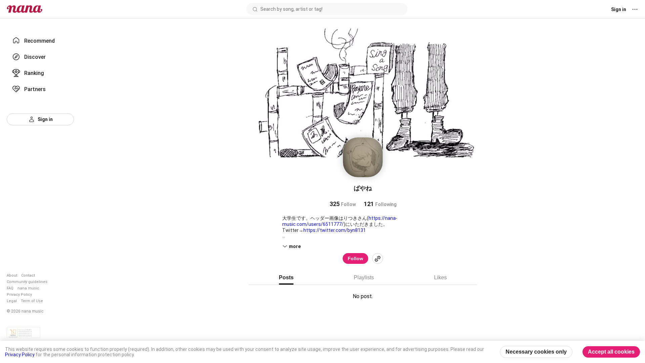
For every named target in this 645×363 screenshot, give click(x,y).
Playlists (364, 277)
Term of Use (32, 301)
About (12, 275)
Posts (286, 277)
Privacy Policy (19, 294)
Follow (355, 258)
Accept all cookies (611, 352)
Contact (28, 275)
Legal (12, 301)
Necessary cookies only (536, 352)
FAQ (10, 288)
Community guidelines (27, 282)
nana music (28, 288)
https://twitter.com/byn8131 (334, 230)
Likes (440, 277)
